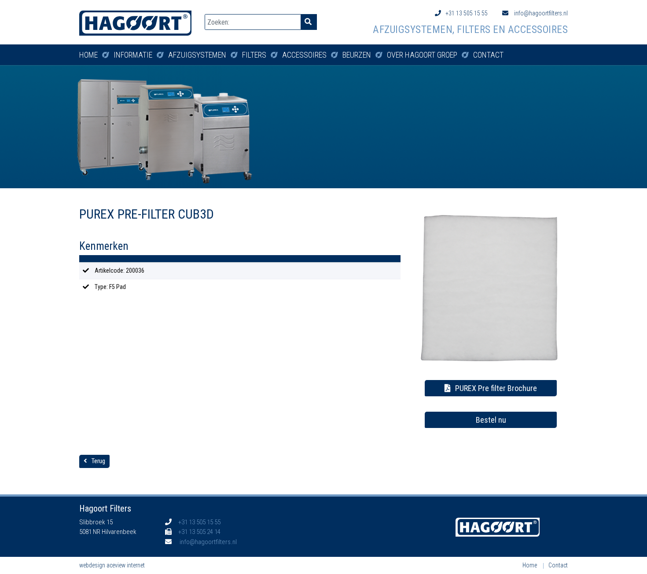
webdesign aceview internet (112, 565)
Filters (254, 54)
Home (88, 54)
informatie (133, 54)
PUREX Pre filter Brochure (496, 388)
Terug (98, 461)
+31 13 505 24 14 (199, 532)
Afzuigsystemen (197, 54)
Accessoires (304, 54)
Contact (488, 54)
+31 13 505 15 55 (466, 13)
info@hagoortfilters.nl (540, 13)
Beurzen (356, 54)
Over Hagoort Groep (422, 54)
